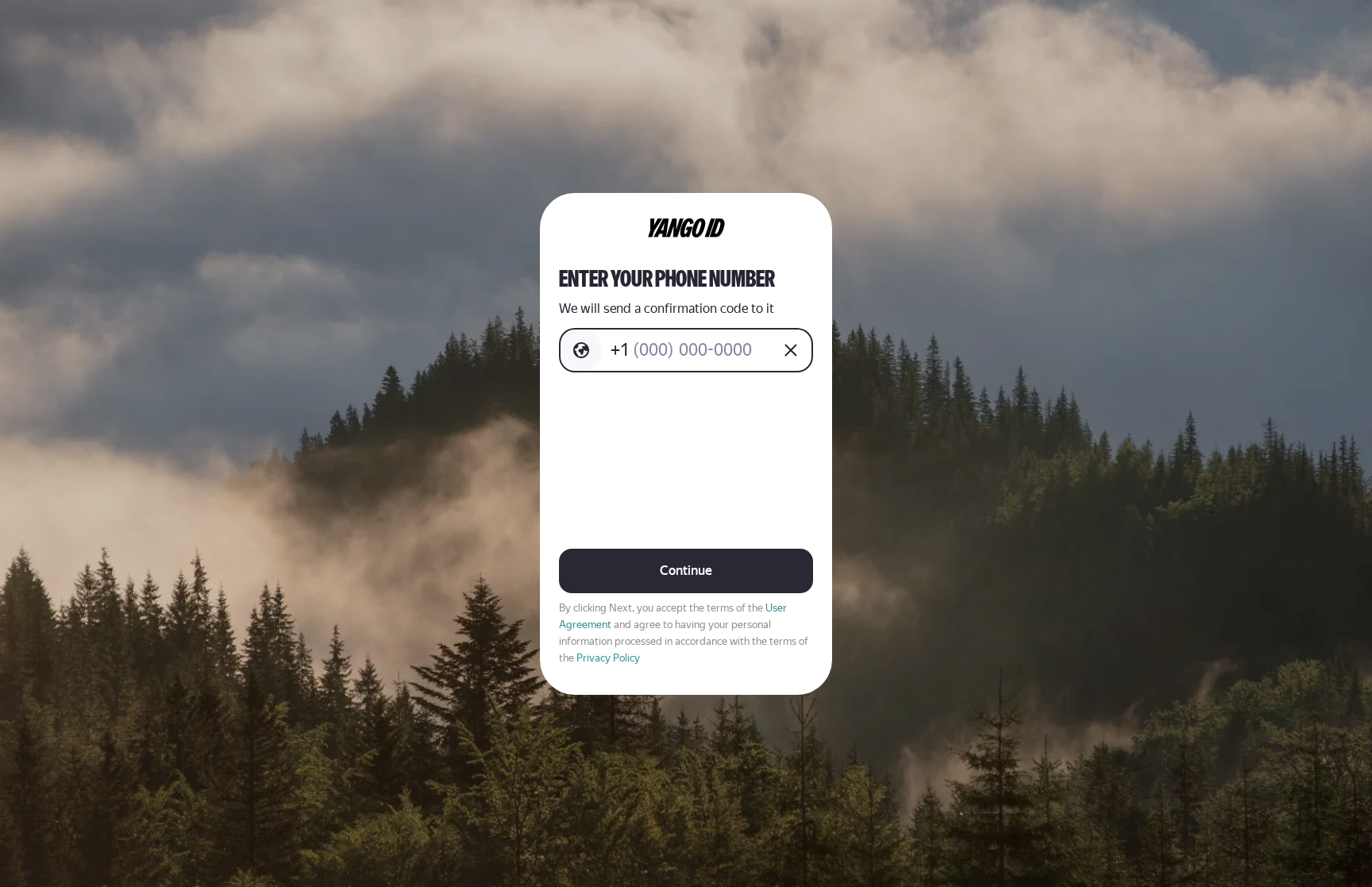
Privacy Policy (608, 658)
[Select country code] (581, 350)
